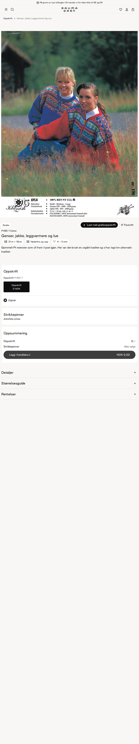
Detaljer (7, 372)
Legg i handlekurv (69, 354)
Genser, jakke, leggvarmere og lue (34, 18)
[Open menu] (6, 9)
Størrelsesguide (13, 383)
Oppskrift (8, 18)
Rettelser (8, 394)
